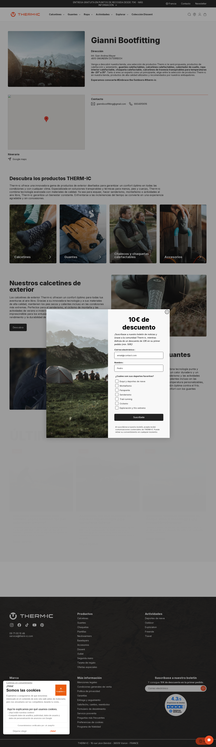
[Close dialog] (167, 312)
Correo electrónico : (124, 349)
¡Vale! (53, 731)
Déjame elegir (20, 731)
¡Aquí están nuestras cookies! (21, 713)
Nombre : (119, 362)
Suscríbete (139, 417)
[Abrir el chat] (209, 740)
